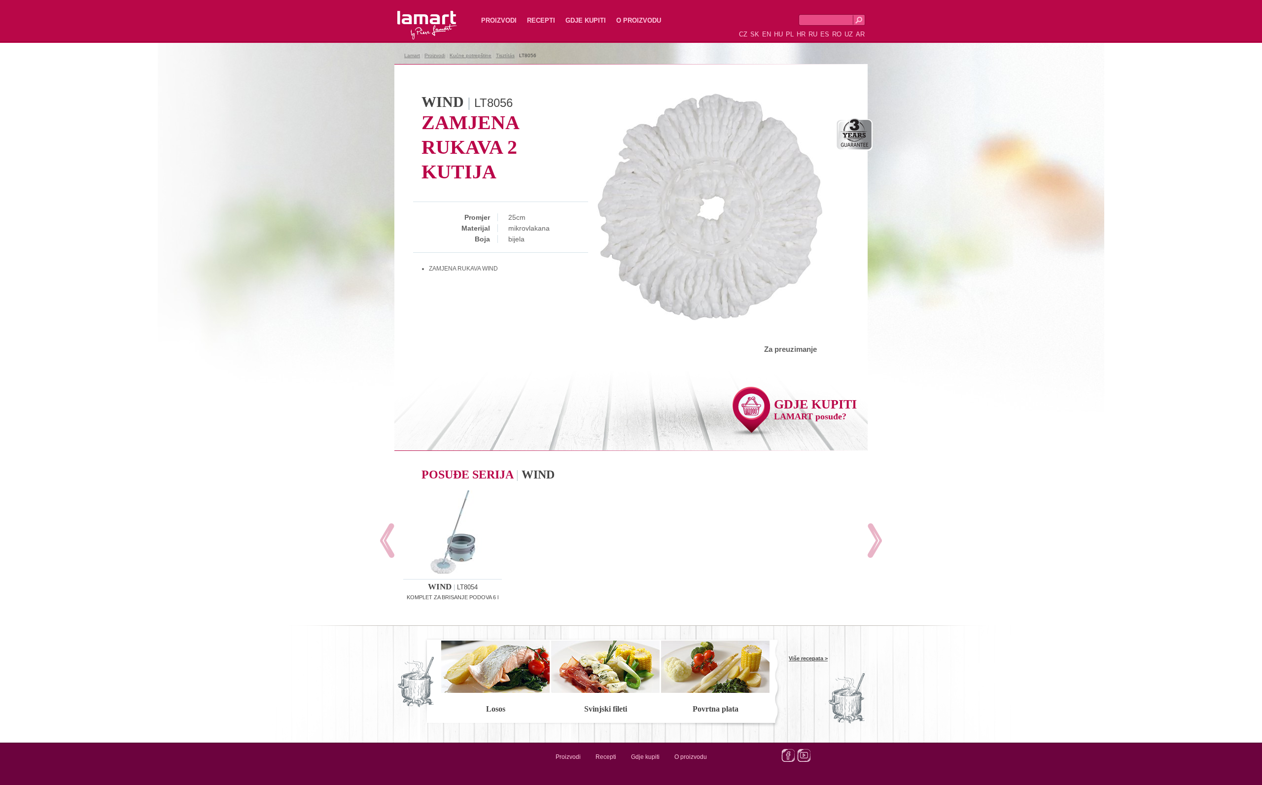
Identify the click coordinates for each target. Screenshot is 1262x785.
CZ (743, 34)
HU (778, 34)
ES (824, 34)
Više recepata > (808, 658)
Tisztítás (505, 55)
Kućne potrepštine (470, 55)
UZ (848, 34)
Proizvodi (499, 20)
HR (801, 34)
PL (790, 34)
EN (766, 34)
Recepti (541, 20)
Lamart (416, 17)
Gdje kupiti (585, 20)
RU (812, 34)
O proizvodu (638, 20)
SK (754, 34)
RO (836, 34)
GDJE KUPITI (815, 409)
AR (860, 34)
